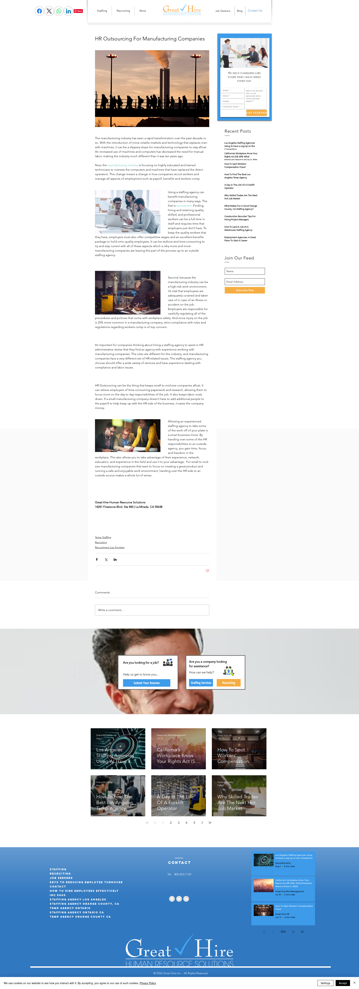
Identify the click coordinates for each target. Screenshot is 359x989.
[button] (244, 53)
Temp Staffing (103, 537)
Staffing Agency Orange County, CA (84, 903)
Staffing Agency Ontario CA (77, 912)
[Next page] (202, 822)
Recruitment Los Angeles (110, 547)
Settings (325, 983)
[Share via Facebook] (97, 559)
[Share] (39, 11)
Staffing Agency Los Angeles (78, 899)
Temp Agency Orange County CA (80, 916)
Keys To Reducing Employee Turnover (86, 882)
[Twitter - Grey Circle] (179, 899)
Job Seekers (61, 878)
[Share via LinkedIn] (115, 559)
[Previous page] (155, 822)
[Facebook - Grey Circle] (172, 899)
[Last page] (210, 822)
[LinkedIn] (68, 11)
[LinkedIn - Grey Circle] (186, 899)
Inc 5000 (58, 895)
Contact (58, 886)
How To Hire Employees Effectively (84, 891)
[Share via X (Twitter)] (106, 559)
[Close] (354, 983)
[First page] (147, 822)
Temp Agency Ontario (70, 908)
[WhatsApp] (59, 11)
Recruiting (101, 542)
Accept (343, 983)
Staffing (58, 869)
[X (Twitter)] (49, 11)
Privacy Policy (148, 983)
